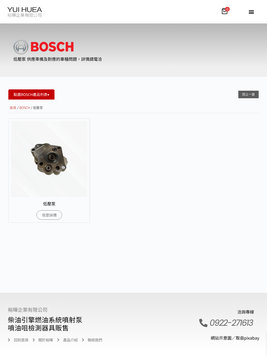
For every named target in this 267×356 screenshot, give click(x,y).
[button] (251, 12)
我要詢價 (49, 215)
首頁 (13, 107)
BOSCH (24, 107)
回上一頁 (248, 94)
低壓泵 (49, 203)
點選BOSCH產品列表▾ (31, 94)
